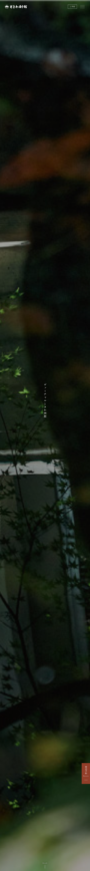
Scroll (45, 863)
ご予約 (72, 6)
